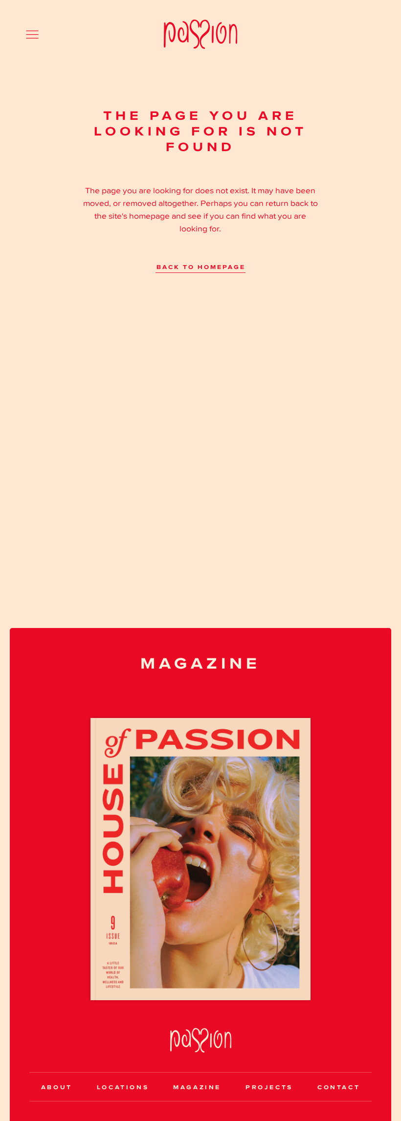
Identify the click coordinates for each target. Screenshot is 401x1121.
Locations (123, 1087)
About (56, 1087)
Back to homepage (200, 267)
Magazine (197, 1087)
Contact (338, 1087)
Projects (269, 1087)
